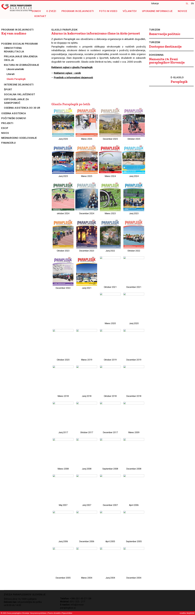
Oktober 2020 (63, 359)
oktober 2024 (63, 213)
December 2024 (86, 213)
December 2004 (133, 578)
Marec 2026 (86, 139)
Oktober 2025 (133, 139)
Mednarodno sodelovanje (19, 137)
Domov (36, 11)
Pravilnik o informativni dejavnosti (73, 77)
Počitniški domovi (13, 118)
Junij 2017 (63, 432)
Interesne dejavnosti (19, 84)
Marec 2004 (86, 578)
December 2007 (110, 505)
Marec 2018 (63, 396)
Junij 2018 (86, 396)
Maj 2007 (63, 505)
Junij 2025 (63, 176)
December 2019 (133, 359)
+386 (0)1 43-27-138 (80, 598)
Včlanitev (130, 11)
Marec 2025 (86, 176)
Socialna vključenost (19, 94)
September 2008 (110, 469)
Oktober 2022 (133, 250)
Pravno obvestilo (54, 613)
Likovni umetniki (15, 69)
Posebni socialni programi (19, 43)
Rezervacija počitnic (164, 34)
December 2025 (110, 139)
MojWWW (190, 613)
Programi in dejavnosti (78, 11)
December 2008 (133, 469)
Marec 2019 (86, 359)
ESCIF (4, 128)
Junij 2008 (86, 469)
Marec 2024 (110, 176)
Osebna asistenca (13, 113)
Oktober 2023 (63, 250)
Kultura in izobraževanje (21, 65)
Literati (10, 74)
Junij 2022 (110, 250)
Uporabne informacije (157, 11)
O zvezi (51, 11)
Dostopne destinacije (165, 46)
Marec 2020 (110, 323)
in (181, 3)
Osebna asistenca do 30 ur (22, 107)
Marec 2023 (110, 213)
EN (192, 3)
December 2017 (110, 432)
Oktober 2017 (86, 432)
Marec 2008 (63, 469)
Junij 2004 (110, 578)
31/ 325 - (76, 601)
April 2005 (110, 541)
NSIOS (5, 133)
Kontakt (40, 16)
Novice (182, 11)
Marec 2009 (133, 432)
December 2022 (63, 288)
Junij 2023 (134, 213)
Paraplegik (179, 81)
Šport (8, 89)
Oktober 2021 (110, 287)
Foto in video (108, 11)
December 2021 (133, 287)
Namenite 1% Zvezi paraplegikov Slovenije (167, 60)
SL (187, 3)
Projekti (7, 123)
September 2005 (134, 541)
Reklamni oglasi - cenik (67, 73)
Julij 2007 (86, 505)
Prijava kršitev (67, 613)
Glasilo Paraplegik (16, 79)
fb (176, 3)
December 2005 (63, 578)
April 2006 (134, 505)
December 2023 (86, 250)
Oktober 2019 (110, 359)
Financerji (8, 142)
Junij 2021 (86, 288)
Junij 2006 (63, 541)
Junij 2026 (63, 139)
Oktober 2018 (110, 396)
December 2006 (86, 541)
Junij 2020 (134, 323)
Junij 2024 (134, 176)
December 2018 (133, 396)
